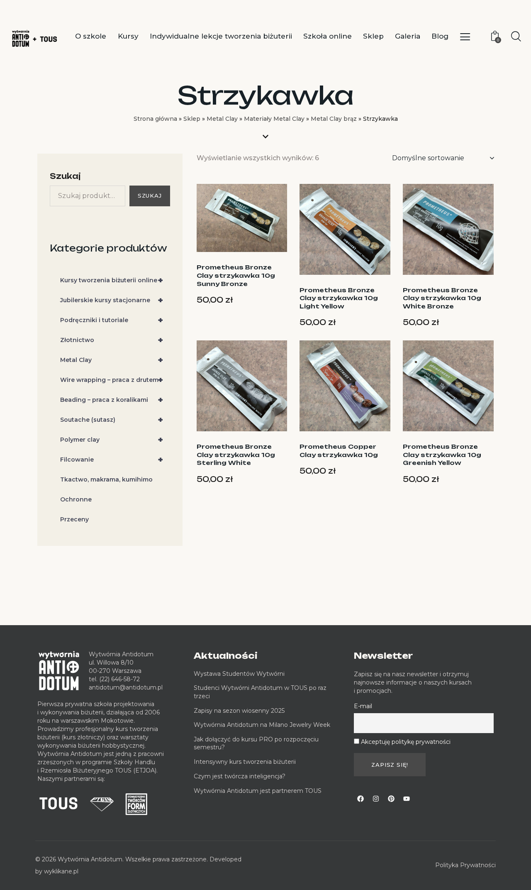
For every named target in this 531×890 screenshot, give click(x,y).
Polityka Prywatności (465, 865)
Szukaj (65, 176)
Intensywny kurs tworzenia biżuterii (245, 761)
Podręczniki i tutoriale (111, 320)
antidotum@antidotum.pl (126, 687)
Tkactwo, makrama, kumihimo (106, 480)
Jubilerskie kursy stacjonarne (111, 301)
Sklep (191, 118)
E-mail (363, 706)
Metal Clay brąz (334, 118)
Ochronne (76, 500)
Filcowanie (111, 460)
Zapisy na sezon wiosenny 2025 (239, 710)
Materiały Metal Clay (274, 118)
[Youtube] (406, 798)
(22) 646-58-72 (119, 679)
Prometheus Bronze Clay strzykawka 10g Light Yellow (339, 298)
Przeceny (74, 519)
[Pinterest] (391, 798)
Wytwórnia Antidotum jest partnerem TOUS (258, 791)
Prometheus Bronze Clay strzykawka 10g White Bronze (442, 298)
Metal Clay (222, 118)
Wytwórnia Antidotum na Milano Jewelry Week (262, 725)
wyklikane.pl (61, 871)
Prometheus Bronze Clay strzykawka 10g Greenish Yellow (442, 454)
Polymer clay (111, 440)
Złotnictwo (111, 340)
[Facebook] (360, 798)
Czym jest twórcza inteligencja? (239, 776)
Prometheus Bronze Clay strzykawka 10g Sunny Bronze (236, 275)
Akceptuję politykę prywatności (406, 742)
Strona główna (155, 118)
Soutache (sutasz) (111, 420)
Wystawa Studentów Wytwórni (239, 673)
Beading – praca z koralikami (111, 400)
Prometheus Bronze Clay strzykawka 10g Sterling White (236, 454)
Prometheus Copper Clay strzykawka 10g (339, 450)
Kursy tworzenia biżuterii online (111, 281)
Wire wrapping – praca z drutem (111, 380)
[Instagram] (375, 798)
